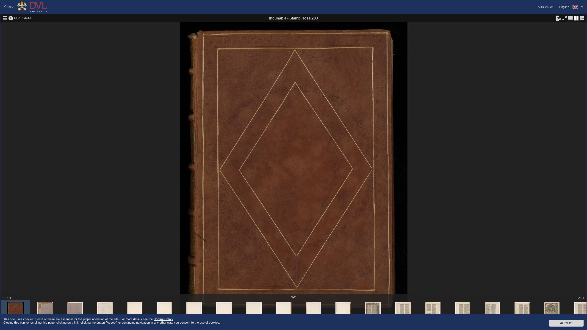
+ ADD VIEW (544, 7)
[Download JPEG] (558, 18)
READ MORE (23, 18)
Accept (566, 323)
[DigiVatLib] (32, 11)
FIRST (7, 298)
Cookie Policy (163, 319)
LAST (580, 298)
